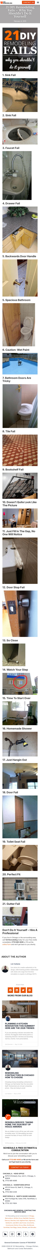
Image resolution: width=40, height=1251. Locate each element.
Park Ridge (13, 1227)
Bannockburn (9, 1218)
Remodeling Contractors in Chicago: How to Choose (19, 1075)
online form (6, 944)
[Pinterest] (32, 1234)
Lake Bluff (15, 1223)
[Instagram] (12, 1234)
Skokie (19, 1227)
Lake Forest (22, 1223)
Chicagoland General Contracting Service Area (20, 1211)
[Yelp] (25, 1234)
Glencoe (7, 1220)
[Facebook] (19, 1234)
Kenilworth (9, 1223)
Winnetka (33, 1227)
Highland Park (24, 1220)
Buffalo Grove (18, 1218)
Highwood (32, 1220)
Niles (24, 1225)
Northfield (7, 1227)
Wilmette (24, 1227)
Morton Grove (18, 1225)
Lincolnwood (9, 1225)
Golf (17, 1220)
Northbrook (30, 1225)
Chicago (31, 1216)
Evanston (31, 1218)
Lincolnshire (30, 1223)
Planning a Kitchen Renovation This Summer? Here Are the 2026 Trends (20, 1025)
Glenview (13, 1220)
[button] (38, 2)
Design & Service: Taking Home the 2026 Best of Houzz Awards (19, 1124)
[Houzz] (5, 1234)
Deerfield (25, 1218)
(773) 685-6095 (15, 1160)
